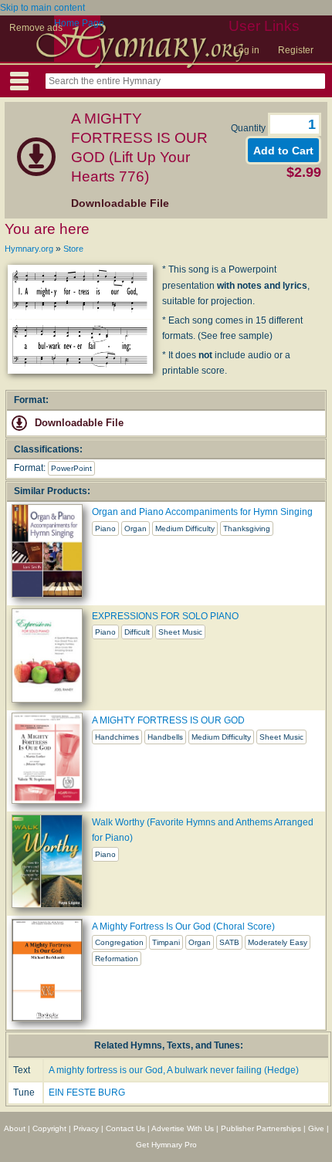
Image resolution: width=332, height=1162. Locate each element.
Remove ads (36, 27)
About (14, 1128)
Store (73, 248)
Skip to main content (42, 7)
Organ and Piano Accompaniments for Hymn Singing (202, 511)
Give (316, 1128)
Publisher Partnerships (261, 1128)
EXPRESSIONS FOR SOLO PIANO (165, 616)
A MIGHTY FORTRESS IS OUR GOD (168, 720)
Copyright (49, 1128)
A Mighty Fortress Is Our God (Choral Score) (183, 926)
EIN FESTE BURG (87, 1092)
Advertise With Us (182, 1128)
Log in (246, 50)
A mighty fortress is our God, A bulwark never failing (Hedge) (174, 1070)
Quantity (249, 128)
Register (295, 50)
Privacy (86, 1128)
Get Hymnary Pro (166, 1144)
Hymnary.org (29, 248)
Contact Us (125, 1128)
